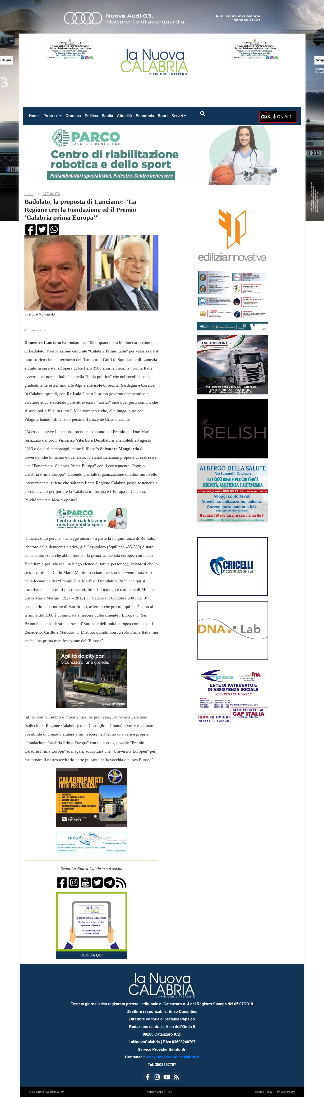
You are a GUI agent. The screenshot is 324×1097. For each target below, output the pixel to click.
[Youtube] (166, 1078)
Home (35, 116)
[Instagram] (157, 1078)
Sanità (107, 116)
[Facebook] (148, 1078)
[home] (154, 60)
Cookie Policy (263, 1092)
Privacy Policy (286, 1092)
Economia (145, 116)
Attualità (124, 116)
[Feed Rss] (176, 1078)
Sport (163, 116)
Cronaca (73, 116)
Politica (91, 116)
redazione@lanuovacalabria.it (172, 1057)
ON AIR (284, 116)
